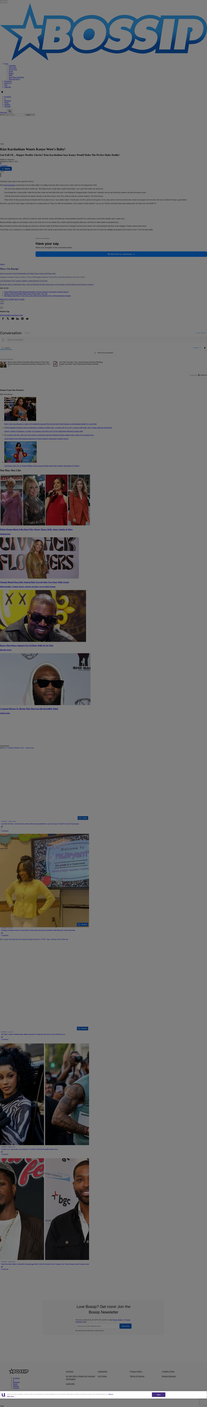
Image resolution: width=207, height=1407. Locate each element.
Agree (159, 1394)
